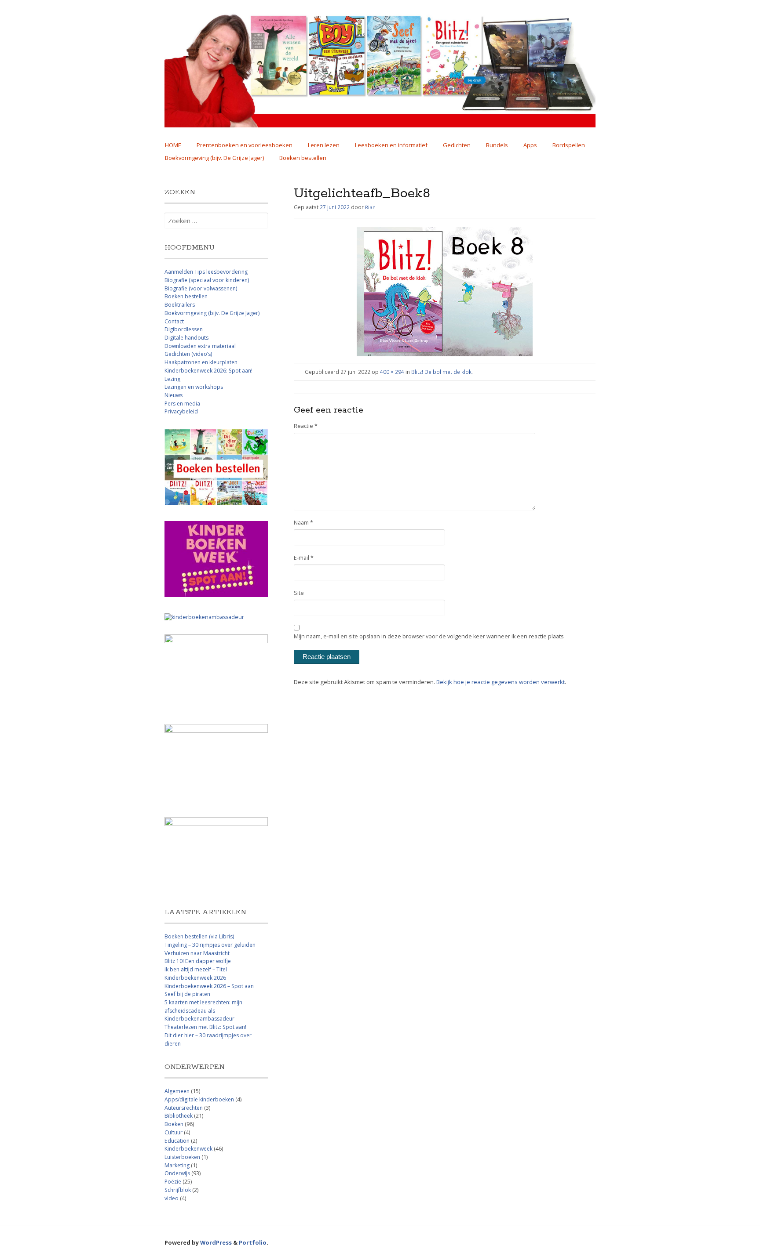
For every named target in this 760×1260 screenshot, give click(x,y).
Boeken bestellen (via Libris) (199, 936)
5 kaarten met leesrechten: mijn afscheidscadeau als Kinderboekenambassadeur (203, 1010)
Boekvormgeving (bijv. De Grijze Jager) (214, 158)
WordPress (216, 1242)
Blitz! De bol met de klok (441, 371)
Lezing (172, 379)
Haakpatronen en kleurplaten (201, 362)
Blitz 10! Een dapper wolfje (197, 961)
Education (177, 1140)
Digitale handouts (186, 337)
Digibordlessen (183, 329)
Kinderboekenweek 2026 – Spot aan (209, 986)
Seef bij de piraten (187, 994)
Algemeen (177, 1091)
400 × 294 (392, 371)
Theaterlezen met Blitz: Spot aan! (205, 1027)
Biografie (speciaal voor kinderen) (206, 280)
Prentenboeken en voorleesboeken (244, 145)
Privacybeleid (181, 411)
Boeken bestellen (302, 158)
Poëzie (172, 1181)
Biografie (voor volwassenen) (200, 288)
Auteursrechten (183, 1108)
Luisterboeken (182, 1157)
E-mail (304, 557)
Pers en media (182, 403)
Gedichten (457, 145)
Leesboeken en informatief (391, 145)
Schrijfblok (177, 1190)
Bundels (497, 145)
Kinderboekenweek (188, 1148)
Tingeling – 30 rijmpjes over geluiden (210, 945)
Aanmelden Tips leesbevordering (206, 271)
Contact (174, 321)
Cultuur (173, 1132)
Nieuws (173, 395)
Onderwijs (177, 1173)
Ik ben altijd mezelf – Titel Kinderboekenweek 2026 (195, 973)
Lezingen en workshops (193, 387)
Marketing (177, 1165)
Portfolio (253, 1242)
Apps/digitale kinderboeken (199, 1099)
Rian (370, 207)
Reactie (306, 426)
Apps (530, 145)
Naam (303, 522)
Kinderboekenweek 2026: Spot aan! (208, 370)
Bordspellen (568, 145)
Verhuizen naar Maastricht (197, 953)
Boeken (173, 1124)
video (171, 1198)
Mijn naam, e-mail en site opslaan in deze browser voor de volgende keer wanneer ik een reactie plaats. (429, 636)
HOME (173, 145)
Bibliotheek (178, 1115)
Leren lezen (324, 145)
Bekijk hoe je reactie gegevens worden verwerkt (500, 682)
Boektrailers (179, 304)
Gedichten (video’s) (188, 354)
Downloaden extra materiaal (200, 346)
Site (299, 593)
